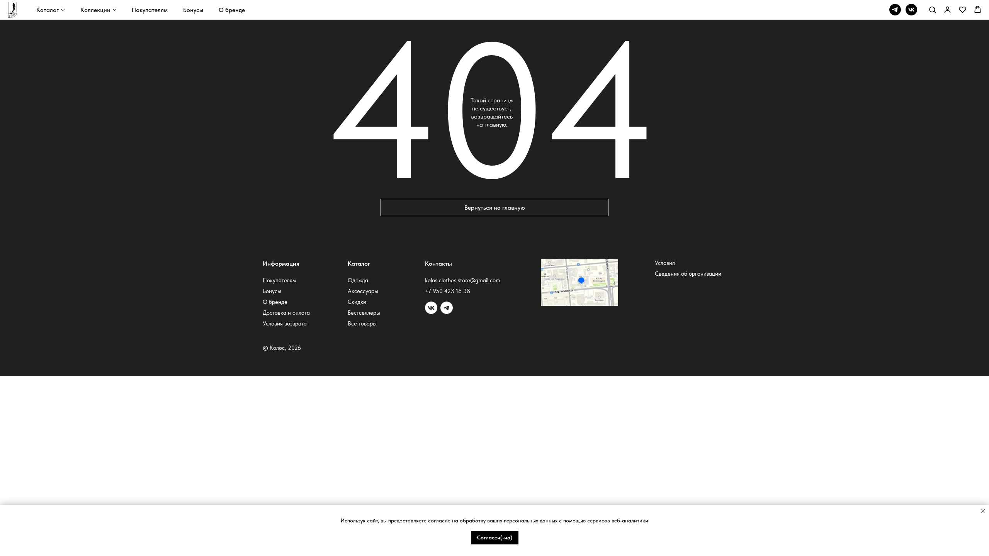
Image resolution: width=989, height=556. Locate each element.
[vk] (911, 9)
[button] (932, 9)
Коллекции (95, 10)
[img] (446, 308)
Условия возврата (285, 323)
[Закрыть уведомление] (983, 511)
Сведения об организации (688, 273)
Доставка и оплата (286, 312)
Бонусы (193, 10)
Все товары (362, 323)
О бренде (232, 10)
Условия (665, 262)
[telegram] (895, 9)
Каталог (47, 10)
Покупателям (150, 10)
